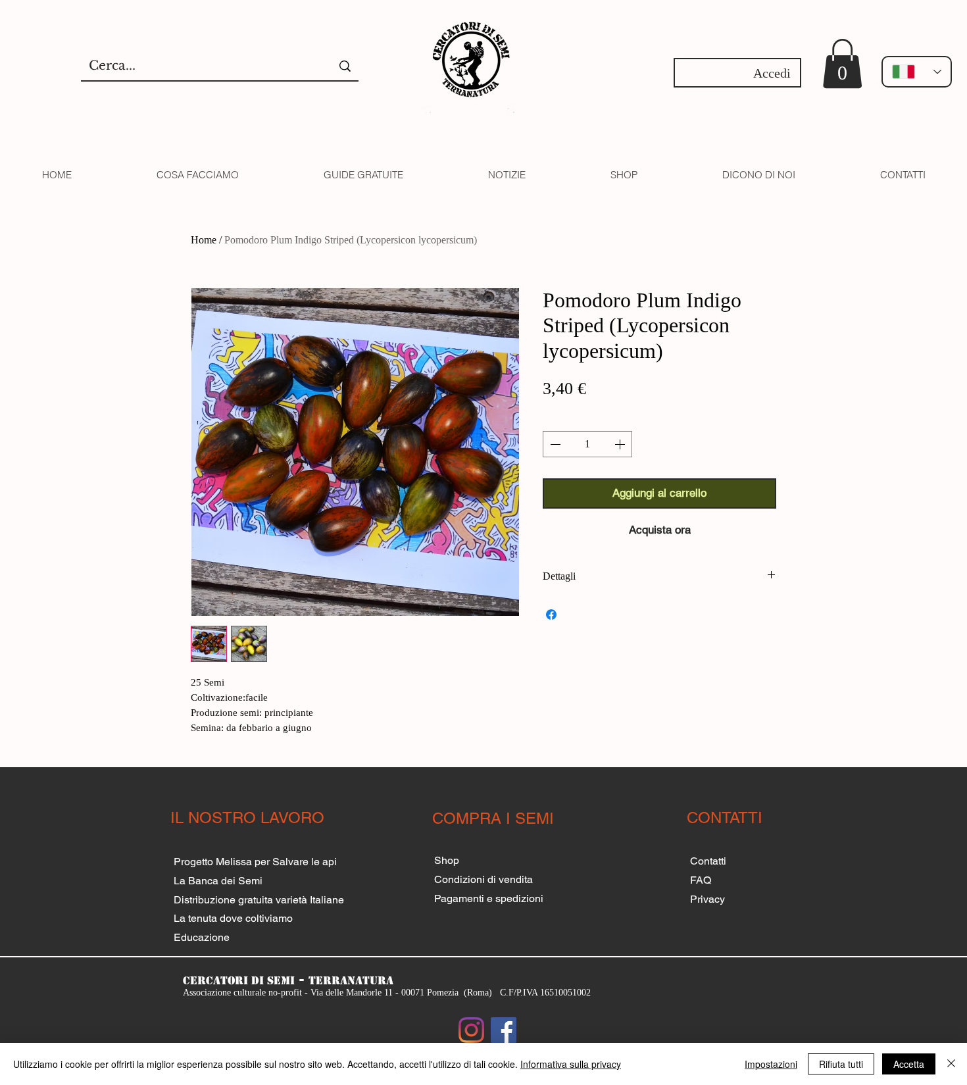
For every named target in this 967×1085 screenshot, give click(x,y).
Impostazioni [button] (771, 1064)
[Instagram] (471, 1030)
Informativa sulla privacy (570, 1064)
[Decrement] (554, 444)
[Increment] (621, 444)
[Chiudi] (951, 1063)
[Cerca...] (345, 66)
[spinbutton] (587, 444)
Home (203, 239)
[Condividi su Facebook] (551, 614)
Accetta (908, 1064)
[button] (842, 63)
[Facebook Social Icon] (503, 1030)
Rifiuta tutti (841, 1064)
